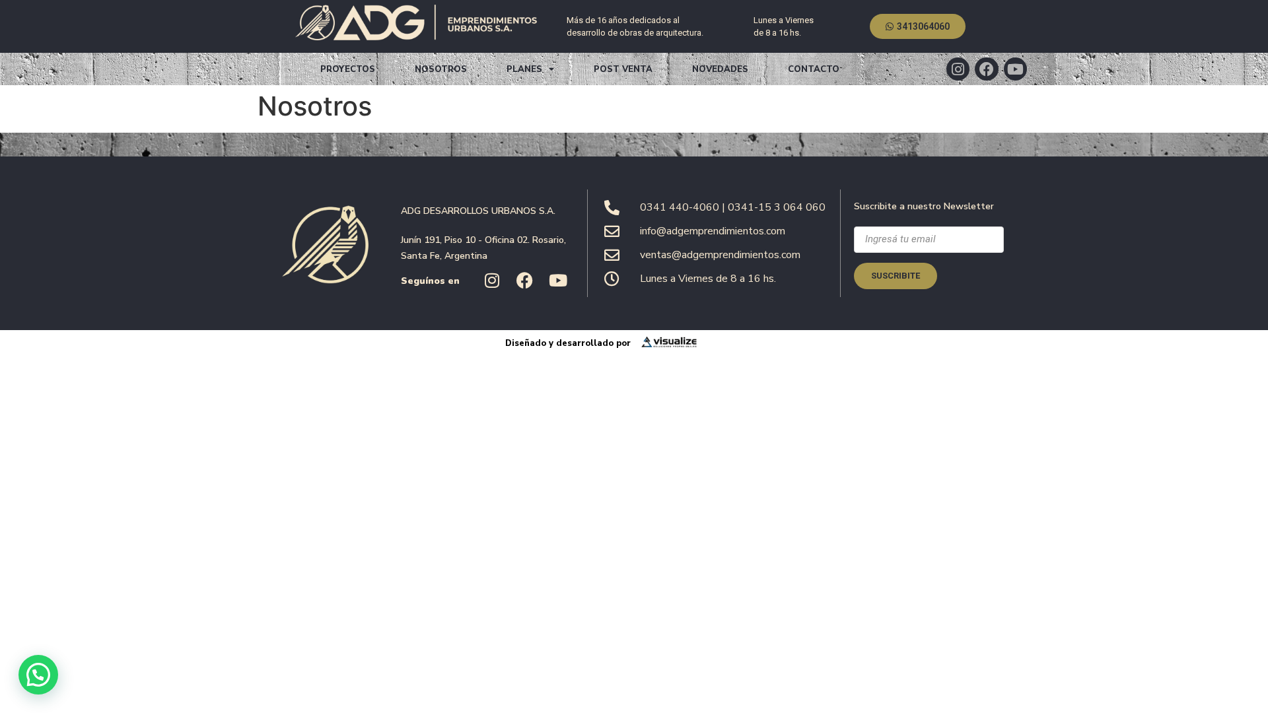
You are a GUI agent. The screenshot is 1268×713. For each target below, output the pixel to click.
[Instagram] (957, 69)
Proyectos (347, 69)
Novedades (720, 69)
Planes (524, 69)
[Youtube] (1015, 69)
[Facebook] (986, 69)
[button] (38, 675)
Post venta (623, 69)
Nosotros (441, 69)
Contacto (813, 69)
